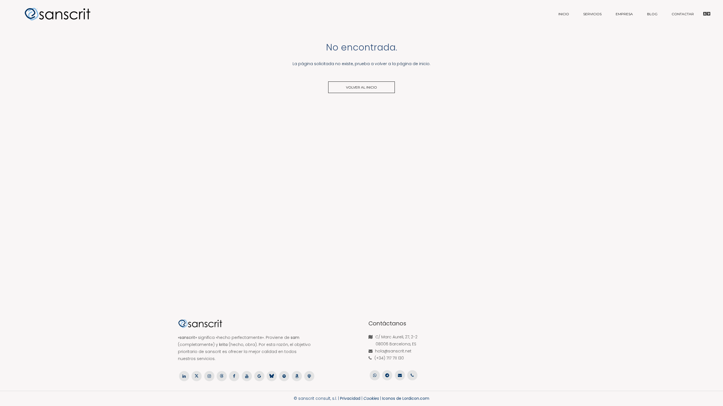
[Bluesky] (271, 376)
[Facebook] (234, 376)
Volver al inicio (361, 87)
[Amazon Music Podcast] (297, 376)
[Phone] (412, 375)
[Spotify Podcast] (284, 376)
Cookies (371, 398)
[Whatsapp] (375, 375)
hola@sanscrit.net (393, 351)
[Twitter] (196, 376)
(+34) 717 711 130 (389, 358)
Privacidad (350, 398)
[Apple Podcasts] (309, 376)
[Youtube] (246, 376)
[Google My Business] (259, 376)
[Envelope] (400, 375)
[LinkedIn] (184, 376)
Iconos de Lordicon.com (405, 398)
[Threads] (221, 376)
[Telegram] (387, 375)
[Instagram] (209, 376)
